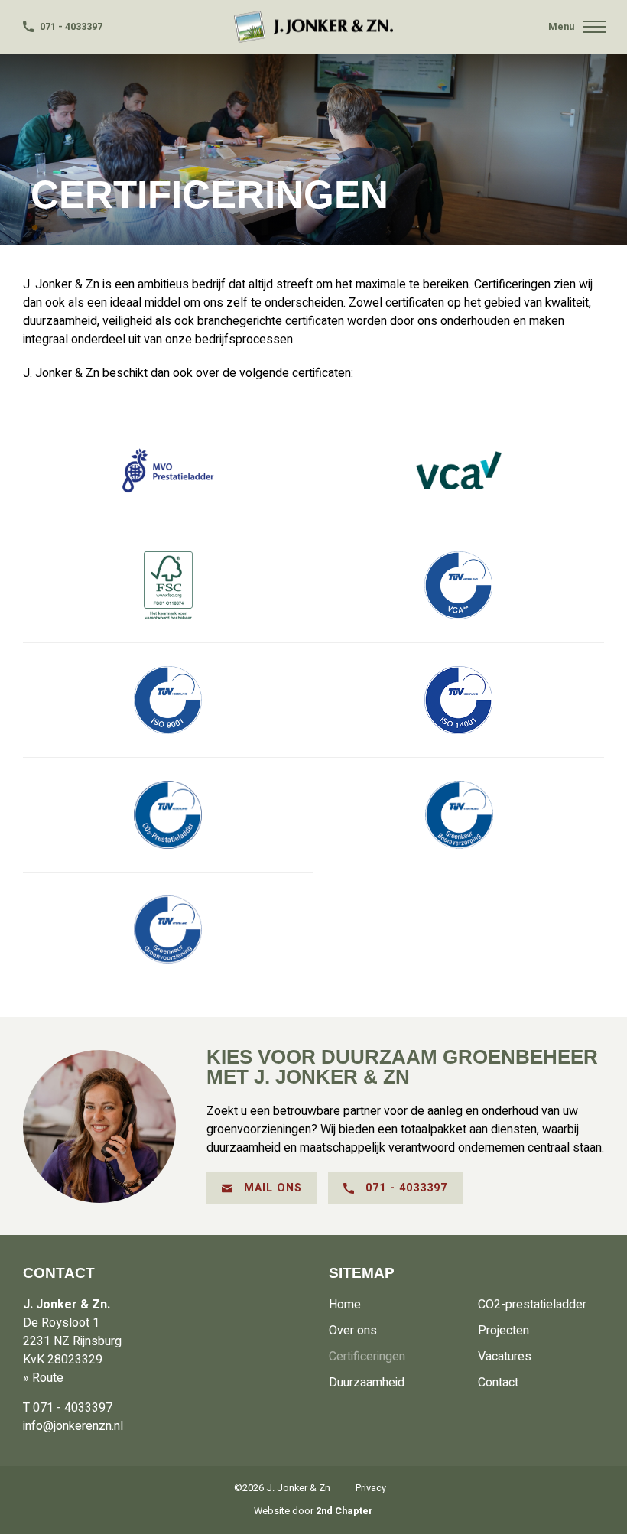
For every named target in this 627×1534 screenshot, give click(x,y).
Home (345, 1304)
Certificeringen (367, 1356)
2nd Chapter (344, 1511)
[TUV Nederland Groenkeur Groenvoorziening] (168, 929)
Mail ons (271, 1188)
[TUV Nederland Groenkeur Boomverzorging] (459, 814)
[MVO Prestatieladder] (168, 470)
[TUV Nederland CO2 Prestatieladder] (168, 814)
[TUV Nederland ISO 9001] (168, 699)
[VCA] (459, 470)
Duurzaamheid (366, 1382)
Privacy (371, 1488)
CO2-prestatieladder (532, 1304)
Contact (498, 1382)
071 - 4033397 (69, 27)
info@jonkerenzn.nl (73, 1426)
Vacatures (504, 1356)
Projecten (503, 1330)
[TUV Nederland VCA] (459, 585)
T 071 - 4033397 (67, 1408)
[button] (594, 27)
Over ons (353, 1330)
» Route (43, 1378)
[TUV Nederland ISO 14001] (459, 699)
